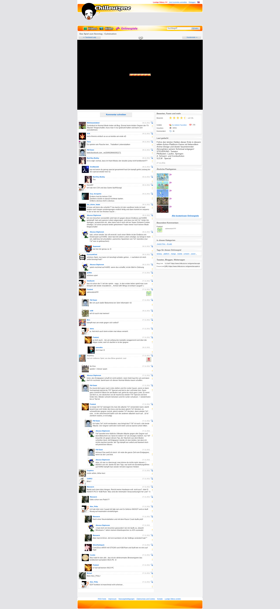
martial (179, 254)
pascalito (99, 347)
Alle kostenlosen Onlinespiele (185, 216)
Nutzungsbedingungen (126, 599)
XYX (88, 133)
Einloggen (192, 2)
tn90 (91, 311)
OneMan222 (94, 167)
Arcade (169, 244)
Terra (89, 142)
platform (166, 254)
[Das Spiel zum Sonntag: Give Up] (163, 212)
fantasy (159, 254)
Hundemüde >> (192, 37)
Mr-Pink (93, 366)
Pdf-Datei (90, 150)
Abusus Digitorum (94, 215)
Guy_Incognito (95, 194)
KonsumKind (92, 254)
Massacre (90, 487)
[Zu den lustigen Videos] (90, 30)
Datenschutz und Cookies (146, 599)
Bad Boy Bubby (93, 158)
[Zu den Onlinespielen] (127, 30)
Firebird (90, 289)
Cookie (92, 555)
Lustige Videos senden (173, 599)
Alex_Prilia (94, 506)
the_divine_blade (93, 204)
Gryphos (90, 470)
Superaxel (96, 246)
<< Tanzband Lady (89, 37)
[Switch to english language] (198, 2)
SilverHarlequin (98, 545)
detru (92, 328)
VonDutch (90, 281)
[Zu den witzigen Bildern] (106, 30)
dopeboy (90, 355)
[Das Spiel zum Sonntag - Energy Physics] (163, 188)
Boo (88, 320)
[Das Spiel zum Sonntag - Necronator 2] (163, 204)
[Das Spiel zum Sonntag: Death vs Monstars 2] (163, 196)
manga (173, 254)
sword (193, 254)
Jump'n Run (161, 244)
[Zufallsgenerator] (140, 38)
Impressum (112, 599)
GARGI (89, 479)
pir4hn (89, 273)
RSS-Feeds (102, 599)
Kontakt (160, 599)
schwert (186, 254)
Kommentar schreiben (116, 114)
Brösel (89, 573)
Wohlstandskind (93, 123)
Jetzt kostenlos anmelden (178, 2)
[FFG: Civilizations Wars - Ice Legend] (163, 180)
